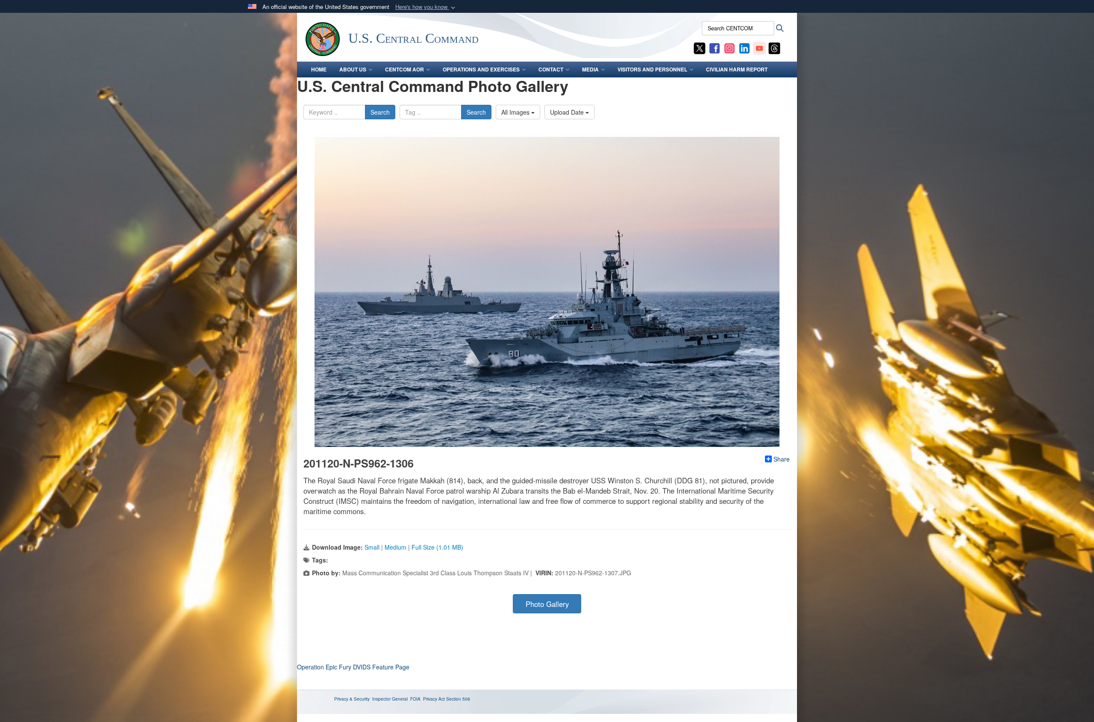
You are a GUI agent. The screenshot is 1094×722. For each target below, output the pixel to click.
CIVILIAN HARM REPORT (737, 69)
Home (318, 69)
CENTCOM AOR (404, 69)
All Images (516, 112)
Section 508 (458, 699)
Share (781, 459)
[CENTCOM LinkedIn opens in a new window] (744, 47)
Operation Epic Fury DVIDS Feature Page (353, 667)
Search (380, 112)
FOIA (415, 699)
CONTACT (550, 69)
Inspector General (390, 699)
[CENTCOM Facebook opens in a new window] (714, 47)
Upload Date (567, 112)
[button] (426, 7)
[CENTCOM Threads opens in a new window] (774, 47)
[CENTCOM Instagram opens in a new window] (729, 47)
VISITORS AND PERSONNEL (652, 69)
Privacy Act (434, 699)
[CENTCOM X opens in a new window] (699, 47)
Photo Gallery (547, 604)
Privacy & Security (352, 699)
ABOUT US (352, 69)
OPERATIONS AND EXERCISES (481, 69)
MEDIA (590, 69)
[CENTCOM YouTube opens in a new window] (759, 47)
